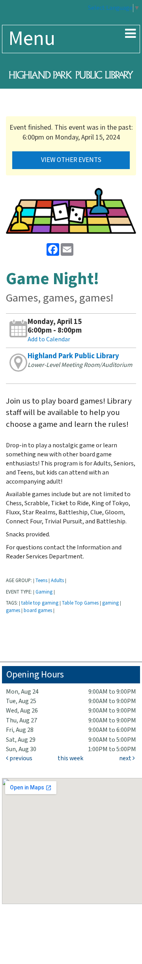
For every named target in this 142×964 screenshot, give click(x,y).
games (13, 610)
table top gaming (39, 603)
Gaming (44, 592)
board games (38, 610)
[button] (130, 34)
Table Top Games (80, 603)
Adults (57, 580)
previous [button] (20, 758)
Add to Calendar (49, 339)
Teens (41, 580)
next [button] (126, 758)
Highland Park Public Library (73, 356)
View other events (71, 160)
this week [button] (70, 758)
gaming (110, 603)
